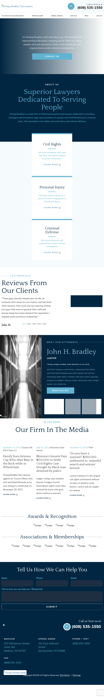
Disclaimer (65, 675)
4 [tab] (38, 325)
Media (86, 16)
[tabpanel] (27, 311)
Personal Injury (37, 16)
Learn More (51, 165)
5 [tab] (43, 325)
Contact (99, 16)
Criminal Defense (56, 16)
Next (98, 406)
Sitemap (77, 675)
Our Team (73, 16)
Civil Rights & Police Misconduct (13, 16)
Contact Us (52, 56)
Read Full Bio (60, 390)
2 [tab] (28, 325)
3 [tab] (33, 325)
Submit (52, 606)
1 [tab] (23, 325)
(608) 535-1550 (89, 8)
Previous (46, 406)
